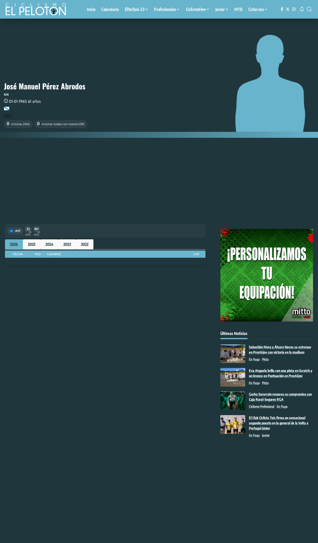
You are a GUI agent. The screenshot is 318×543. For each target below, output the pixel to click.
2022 (84, 244)
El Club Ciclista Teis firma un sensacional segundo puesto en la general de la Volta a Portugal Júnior (278, 423)
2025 (32, 244)
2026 (14, 244)
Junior (266, 435)
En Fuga (254, 359)
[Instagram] (294, 9)
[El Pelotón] (38, 9)
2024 (49, 244)
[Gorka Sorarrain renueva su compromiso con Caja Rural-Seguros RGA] (232, 401)
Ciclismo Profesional (261, 406)
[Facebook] (281, 9)
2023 (67, 244)
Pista (265, 359)
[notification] (301, 9)
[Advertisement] (159, 175)
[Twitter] (287, 9)
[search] (309, 9)
